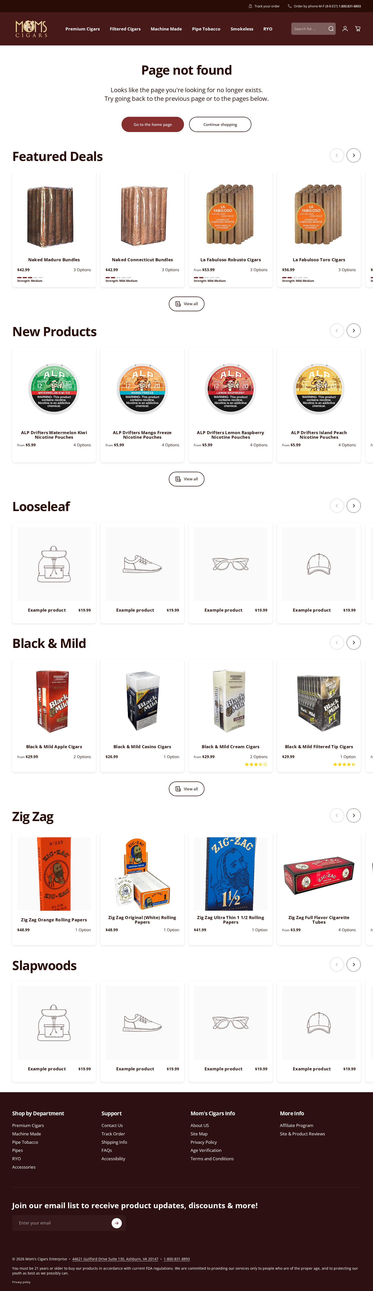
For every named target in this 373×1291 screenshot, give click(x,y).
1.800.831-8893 (350, 6)
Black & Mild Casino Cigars (142, 746)
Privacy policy (21, 1282)
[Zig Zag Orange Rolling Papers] (54, 874)
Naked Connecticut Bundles (142, 260)
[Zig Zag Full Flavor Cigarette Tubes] (319, 874)
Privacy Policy (204, 1142)
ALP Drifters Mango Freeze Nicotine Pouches (142, 435)
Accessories (24, 1167)
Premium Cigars (28, 1125)
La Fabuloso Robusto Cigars (230, 260)
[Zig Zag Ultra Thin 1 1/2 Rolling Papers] (230, 874)
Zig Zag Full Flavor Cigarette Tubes (319, 919)
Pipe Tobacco (25, 1142)
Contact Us (112, 1125)
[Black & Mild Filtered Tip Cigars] (319, 701)
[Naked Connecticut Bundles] (142, 214)
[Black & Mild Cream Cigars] (230, 701)
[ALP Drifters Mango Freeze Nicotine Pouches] (142, 389)
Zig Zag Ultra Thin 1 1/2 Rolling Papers (230, 919)
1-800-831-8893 (177, 1258)
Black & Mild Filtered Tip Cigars (319, 746)
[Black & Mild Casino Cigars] (142, 701)
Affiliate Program (296, 1125)
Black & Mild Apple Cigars (54, 746)
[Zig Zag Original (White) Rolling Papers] (142, 874)
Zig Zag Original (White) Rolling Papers (142, 919)
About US (200, 1125)
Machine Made (26, 1134)
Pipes (17, 1150)
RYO (16, 1159)
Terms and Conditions (212, 1159)
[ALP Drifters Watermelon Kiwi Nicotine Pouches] (54, 389)
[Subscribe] (117, 1223)
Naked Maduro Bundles (54, 260)
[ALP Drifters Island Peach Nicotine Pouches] (319, 389)
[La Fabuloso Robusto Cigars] (230, 214)
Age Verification (206, 1150)
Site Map (199, 1134)
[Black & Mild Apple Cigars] (54, 701)
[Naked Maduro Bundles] (54, 214)
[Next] (354, 155)
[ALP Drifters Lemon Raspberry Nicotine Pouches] (230, 389)
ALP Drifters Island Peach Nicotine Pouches (319, 435)
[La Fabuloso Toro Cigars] (319, 214)
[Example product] (54, 564)
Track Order (113, 1134)
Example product (47, 610)
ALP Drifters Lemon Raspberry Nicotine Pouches (230, 435)
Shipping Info (114, 1142)
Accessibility (113, 1159)
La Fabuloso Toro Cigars (319, 260)
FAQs (106, 1150)
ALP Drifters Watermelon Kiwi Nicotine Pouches (54, 435)
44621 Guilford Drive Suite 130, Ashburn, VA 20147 (115, 1258)
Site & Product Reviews (302, 1134)
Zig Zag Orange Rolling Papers (54, 920)
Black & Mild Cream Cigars (231, 746)
